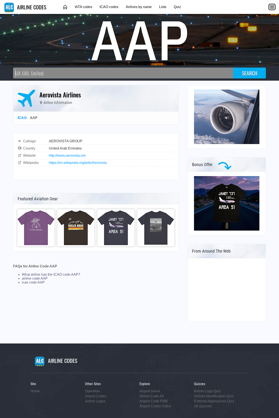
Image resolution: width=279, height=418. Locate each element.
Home (35, 391)
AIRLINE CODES (31, 7)
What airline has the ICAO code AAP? (51, 274)
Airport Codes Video (155, 406)
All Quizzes (203, 406)
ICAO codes (109, 7)
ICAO (22, 118)
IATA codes (83, 7)
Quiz (177, 7)
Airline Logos (95, 401)
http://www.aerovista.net (67, 155)
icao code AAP (33, 282)
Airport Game (150, 391)
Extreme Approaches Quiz (214, 401)
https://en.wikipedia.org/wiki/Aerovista (78, 163)
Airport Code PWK (154, 401)
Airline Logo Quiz (207, 391)
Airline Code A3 (152, 396)
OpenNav (92, 391)
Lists (162, 7)
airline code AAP (35, 278)
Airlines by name (139, 7)
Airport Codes (95, 396)
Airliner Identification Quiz (214, 396)
